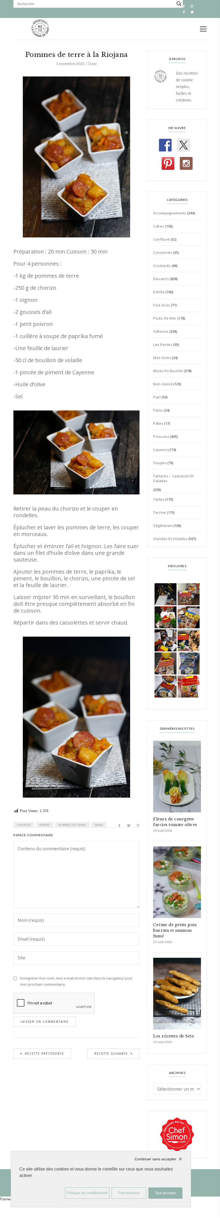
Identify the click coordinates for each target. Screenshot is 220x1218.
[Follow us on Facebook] (165, 145)
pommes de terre (72, 825)
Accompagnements (169, 213)
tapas (98, 825)
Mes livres (162, 357)
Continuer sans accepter (155, 1159)
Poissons (161, 436)
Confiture (161, 239)
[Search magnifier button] (179, 4)
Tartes (158, 499)
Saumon (160, 449)
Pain (157, 397)
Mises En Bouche (168, 370)
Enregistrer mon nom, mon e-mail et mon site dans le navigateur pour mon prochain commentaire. (76, 981)
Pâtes (158, 423)
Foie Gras (161, 305)
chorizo (24, 825)
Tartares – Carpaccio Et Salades (173, 478)
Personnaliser (129, 1193)
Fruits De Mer (165, 318)
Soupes (160, 462)
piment (44, 825)
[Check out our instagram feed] (186, 163)
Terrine (159, 512)
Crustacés (162, 265)
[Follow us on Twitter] (183, 145)
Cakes (158, 226)
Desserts (161, 278)
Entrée (159, 291)
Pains (158, 410)
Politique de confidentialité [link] (87, 1193)
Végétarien (163, 525)
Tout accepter (165, 1193)
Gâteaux (160, 331)
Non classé (163, 383)
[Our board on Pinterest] (168, 163)
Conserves (162, 252)
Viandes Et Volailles (170, 538)
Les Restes (162, 344)
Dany (93, 63)
